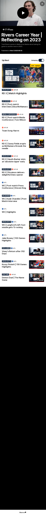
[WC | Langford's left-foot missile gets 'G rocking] (23, 225)
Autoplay (34, 60)
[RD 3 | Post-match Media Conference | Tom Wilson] (23, 118)
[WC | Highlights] (23, 212)
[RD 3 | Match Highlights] (23, 80)
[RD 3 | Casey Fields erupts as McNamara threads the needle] (23, 145)
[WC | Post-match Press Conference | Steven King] (23, 186)
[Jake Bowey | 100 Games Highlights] (23, 238)
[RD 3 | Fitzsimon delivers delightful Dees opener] (23, 172)
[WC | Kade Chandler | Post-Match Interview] (23, 199)
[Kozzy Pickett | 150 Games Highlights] (23, 264)
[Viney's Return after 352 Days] (23, 251)
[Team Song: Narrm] (23, 130)
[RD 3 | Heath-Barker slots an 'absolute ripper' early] (23, 159)
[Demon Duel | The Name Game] (23, 278)
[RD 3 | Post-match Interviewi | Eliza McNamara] (23, 104)
